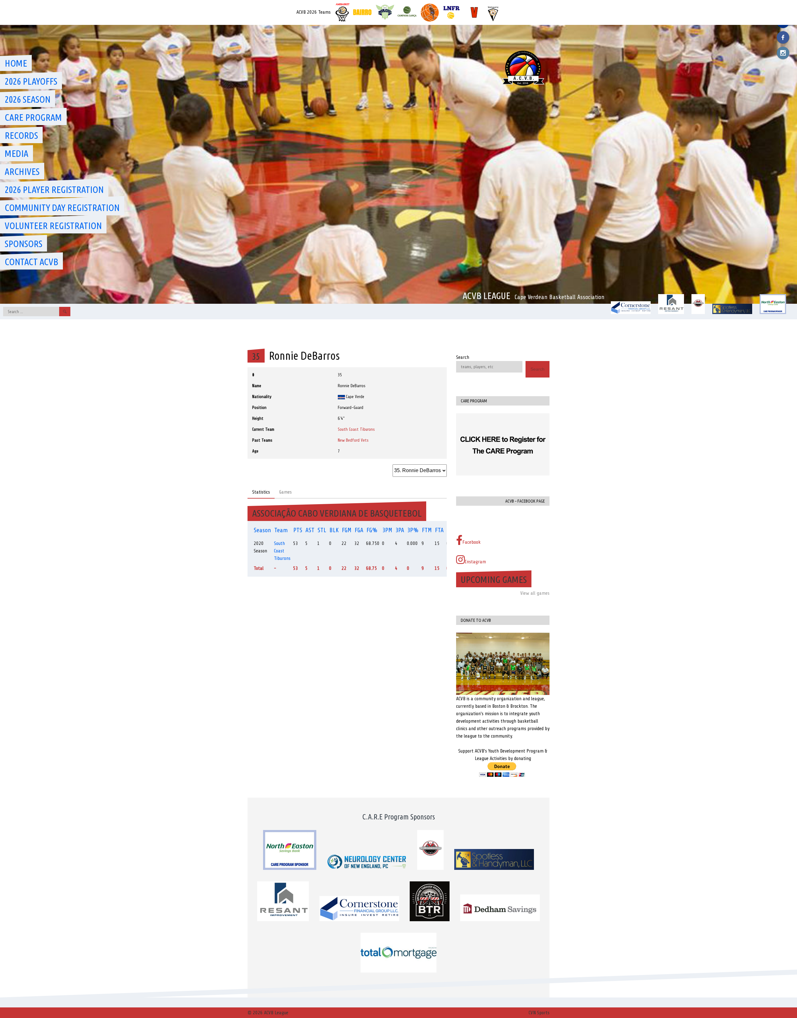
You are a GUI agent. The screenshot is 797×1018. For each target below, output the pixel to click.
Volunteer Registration (53, 225)
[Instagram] (783, 53)
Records (21, 135)
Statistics (261, 492)
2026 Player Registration (54, 189)
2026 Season (27, 99)
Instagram (475, 562)
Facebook (471, 542)
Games (285, 492)
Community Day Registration (62, 207)
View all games (534, 593)
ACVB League (486, 295)
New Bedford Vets (353, 440)
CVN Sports (539, 1013)
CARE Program (33, 117)
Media (16, 153)
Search (462, 357)
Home (16, 63)
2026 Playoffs (31, 81)
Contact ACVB (31, 261)
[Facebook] (783, 37)
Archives (22, 171)
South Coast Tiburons (356, 429)
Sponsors (23, 243)
